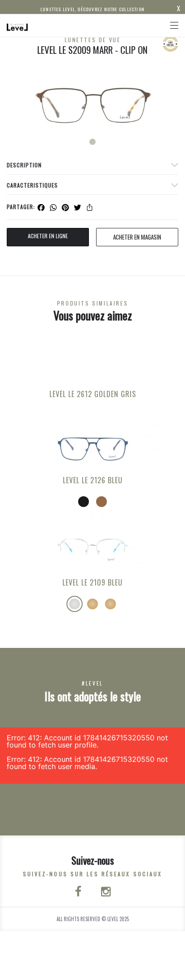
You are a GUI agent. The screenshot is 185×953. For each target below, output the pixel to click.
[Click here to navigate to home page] (17, 25)
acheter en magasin (137, 236)
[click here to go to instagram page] (105, 892)
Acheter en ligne (48, 236)
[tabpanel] (92, 104)
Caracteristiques (32, 185)
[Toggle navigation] (174, 25)
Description (24, 165)
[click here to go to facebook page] (79, 892)
